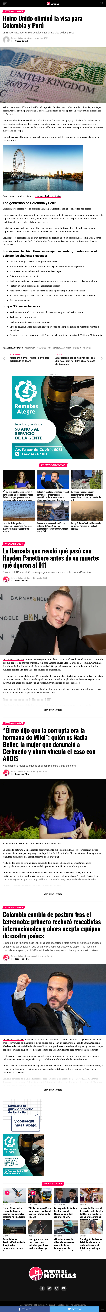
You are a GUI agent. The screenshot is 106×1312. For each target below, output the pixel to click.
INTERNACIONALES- (13, 659)
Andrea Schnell (21, 41)
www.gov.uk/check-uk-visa (48, 196)
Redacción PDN (22, 581)
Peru (69, 348)
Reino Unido (79, 348)
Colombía (30, 348)
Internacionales (57, 348)
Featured (42, 348)
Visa (89, 348)
